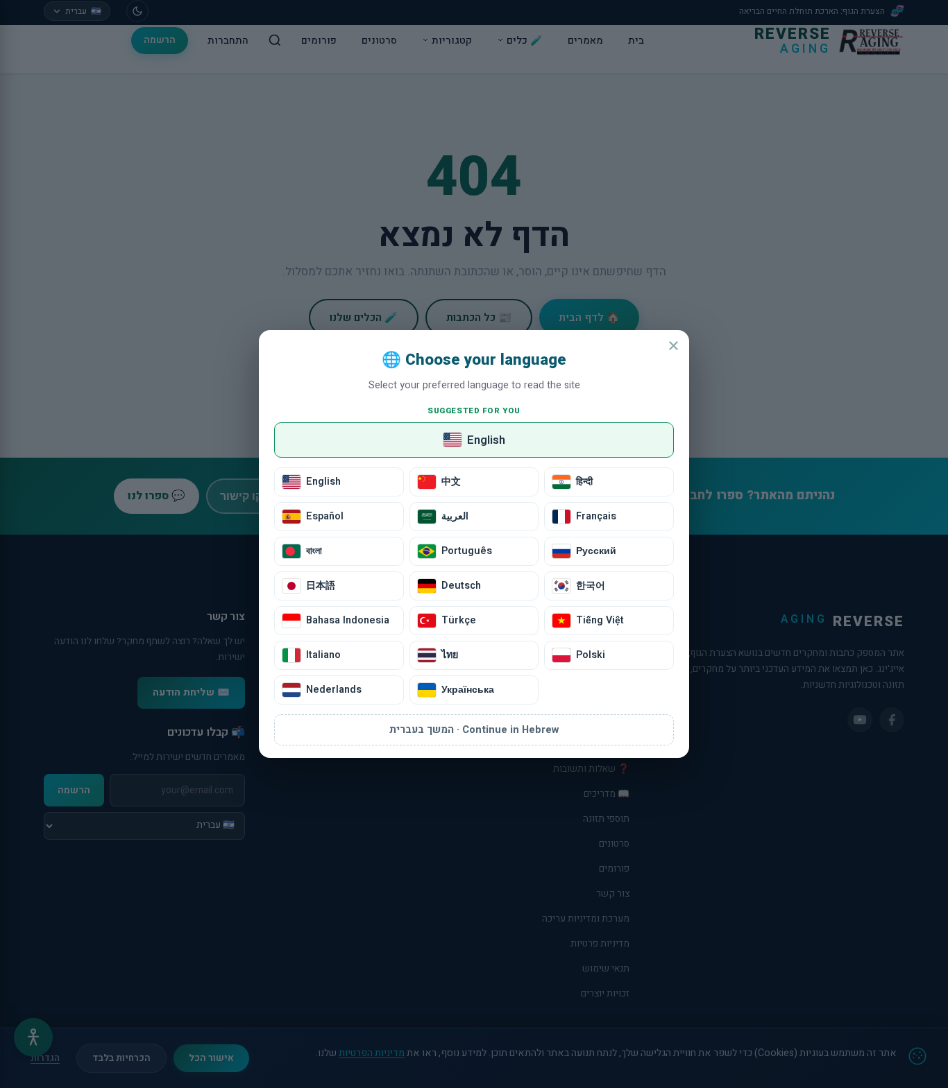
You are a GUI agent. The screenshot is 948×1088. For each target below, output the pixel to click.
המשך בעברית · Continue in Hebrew (474, 730)
